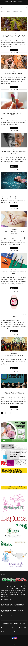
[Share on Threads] (14, 52)
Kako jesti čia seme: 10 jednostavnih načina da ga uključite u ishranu (12, 611)
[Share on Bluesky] (16, 52)
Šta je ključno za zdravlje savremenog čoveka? (14, 152)
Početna (2, 11)
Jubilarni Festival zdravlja (14, 355)
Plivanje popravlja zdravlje (14, 193)
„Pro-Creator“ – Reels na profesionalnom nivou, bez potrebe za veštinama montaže (12, 604)
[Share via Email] (17, 52)
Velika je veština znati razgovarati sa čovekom (14, 623)
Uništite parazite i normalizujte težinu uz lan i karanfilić (13, 627)
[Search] (26, 7)
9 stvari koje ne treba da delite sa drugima (14, 114)
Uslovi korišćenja (13, 1)
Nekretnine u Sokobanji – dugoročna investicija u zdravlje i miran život (14, 36)
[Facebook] (13, 638)
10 (11, 413)
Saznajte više (14, 49)
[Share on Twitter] (11, 52)
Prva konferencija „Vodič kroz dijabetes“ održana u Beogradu (14, 393)
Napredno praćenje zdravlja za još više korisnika (14, 315)
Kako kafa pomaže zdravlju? (14, 74)
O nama (6, 1)
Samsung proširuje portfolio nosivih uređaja (14, 272)
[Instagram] (14, 3)
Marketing (20, 1)
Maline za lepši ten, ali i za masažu (8, 615)
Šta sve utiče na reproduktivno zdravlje (14, 232)
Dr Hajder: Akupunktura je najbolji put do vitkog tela (12, 631)
